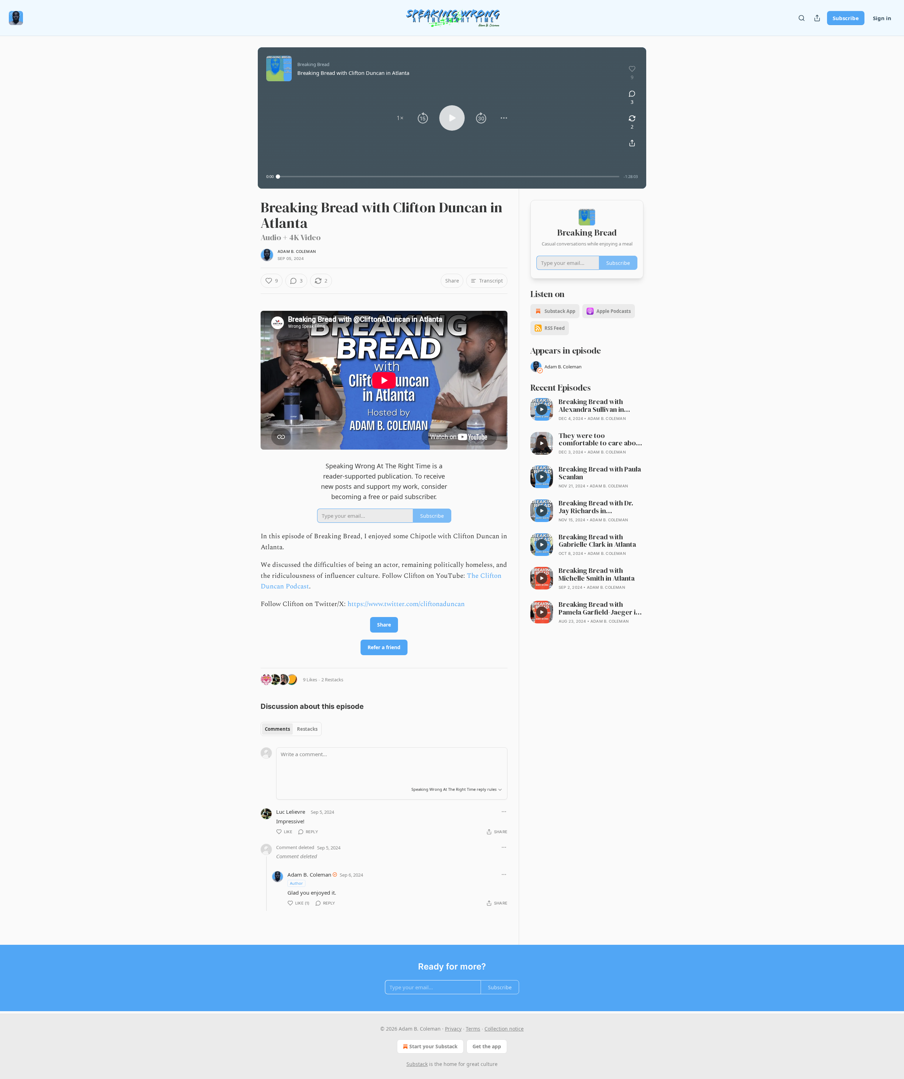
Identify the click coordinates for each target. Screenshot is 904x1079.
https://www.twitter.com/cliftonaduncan (406, 604)
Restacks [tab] (307, 729)
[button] (400, 118)
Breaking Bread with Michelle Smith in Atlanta (597, 574)
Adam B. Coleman (297, 251)
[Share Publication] (817, 18)
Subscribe (846, 18)
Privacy (453, 1028)
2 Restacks (332, 679)
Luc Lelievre (290, 811)
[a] (541, 409)
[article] (587, 410)
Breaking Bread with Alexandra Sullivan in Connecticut (591, 406)
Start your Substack (433, 1046)
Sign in (882, 18)
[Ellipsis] (504, 811)
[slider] (448, 176)
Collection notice (504, 1028)
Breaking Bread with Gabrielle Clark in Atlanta (597, 541)
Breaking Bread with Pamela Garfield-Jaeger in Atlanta (599, 608)
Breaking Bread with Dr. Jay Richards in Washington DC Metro (596, 507)
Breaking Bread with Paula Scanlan (600, 473)
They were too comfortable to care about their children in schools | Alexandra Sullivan (600, 439)
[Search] (802, 18)
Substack (417, 1064)
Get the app (486, 1046)
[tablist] (291, 729)
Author (296, 883)
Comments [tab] (277, 729)
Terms (473, 1028)
